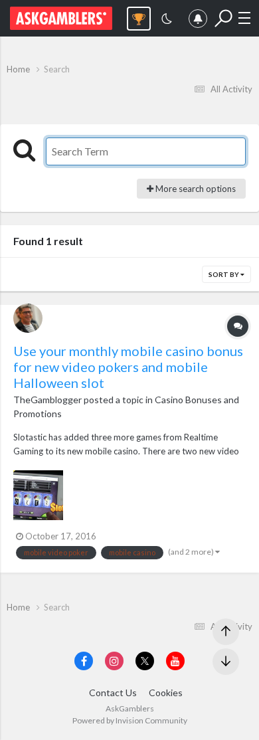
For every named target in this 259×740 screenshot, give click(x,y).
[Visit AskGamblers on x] (144, 661)
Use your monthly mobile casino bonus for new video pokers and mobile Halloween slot (128, 367)
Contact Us (113, 692)
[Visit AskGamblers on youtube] (175, 661)
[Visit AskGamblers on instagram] (114, 661)
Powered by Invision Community (129, 720)
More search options (194, 188)
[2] (167, 20)
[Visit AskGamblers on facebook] (83, 661)
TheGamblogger (47, 399)
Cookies (166, 692)
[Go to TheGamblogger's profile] (28, 318)
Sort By (224, 274)
